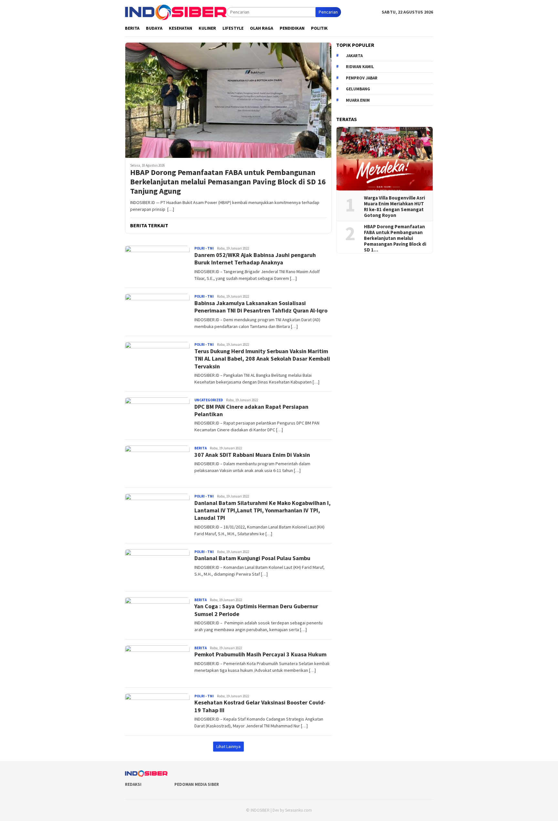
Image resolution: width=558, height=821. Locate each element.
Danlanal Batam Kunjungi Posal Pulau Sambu (252, 558)
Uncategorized (208, 400)
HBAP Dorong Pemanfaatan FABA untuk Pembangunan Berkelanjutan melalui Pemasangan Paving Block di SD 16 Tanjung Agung (228, 182)
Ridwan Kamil (360, 66)
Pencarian (328, 12)
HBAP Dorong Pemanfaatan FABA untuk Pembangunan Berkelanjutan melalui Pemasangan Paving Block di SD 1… (395, 238)
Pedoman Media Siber (196, 784)
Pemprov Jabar (361, 77)
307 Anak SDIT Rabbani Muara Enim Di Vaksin (252, 454)
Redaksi (133, 784)
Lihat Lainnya (228, 746)
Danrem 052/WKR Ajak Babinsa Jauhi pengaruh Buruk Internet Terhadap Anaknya (255, 258)
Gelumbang (358, 89)
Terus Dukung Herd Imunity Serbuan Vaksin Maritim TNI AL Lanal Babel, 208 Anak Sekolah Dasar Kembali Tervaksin (262, 358)
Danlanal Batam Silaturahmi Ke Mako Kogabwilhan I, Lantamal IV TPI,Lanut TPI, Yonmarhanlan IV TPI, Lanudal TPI (262, 510)
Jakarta (354, 55)
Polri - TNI (204, 248)
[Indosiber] (176, 12)
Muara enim (358, 100)
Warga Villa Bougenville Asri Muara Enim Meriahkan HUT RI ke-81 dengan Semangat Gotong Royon (394, 206)
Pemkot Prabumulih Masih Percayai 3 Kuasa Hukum (260, 654)
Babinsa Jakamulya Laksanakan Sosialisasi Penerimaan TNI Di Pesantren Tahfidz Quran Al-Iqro (260, 306)
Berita (200, 448)
